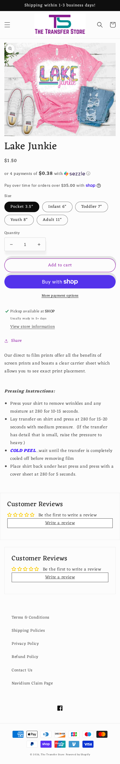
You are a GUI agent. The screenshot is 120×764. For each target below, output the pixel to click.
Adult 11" (52, 219)
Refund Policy (25, 657)
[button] (7, 24)
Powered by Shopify (78, 754)
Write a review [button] (60, 523)
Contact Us (22, 670)
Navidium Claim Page (32, 683)
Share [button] (16, 340)
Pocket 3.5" (21, 206)
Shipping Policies (28, 630)
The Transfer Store (53, 754)
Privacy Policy (25, 643)
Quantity (12, 233)
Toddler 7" (91, 206)
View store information (32, 326)
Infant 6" (57, 206)
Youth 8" (19, 219)
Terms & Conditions (31, 617)
